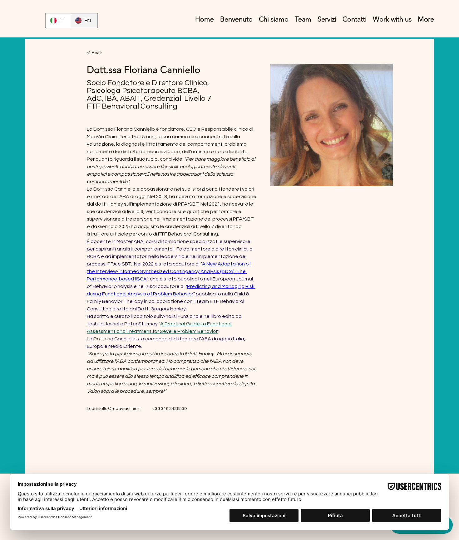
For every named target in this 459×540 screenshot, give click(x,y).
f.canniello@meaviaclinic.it (114, 408)
